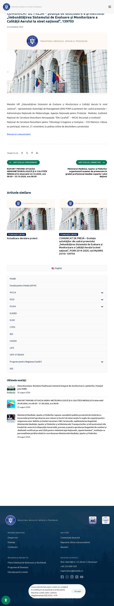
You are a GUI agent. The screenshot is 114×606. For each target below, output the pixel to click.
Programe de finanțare (18, 567)
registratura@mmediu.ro (71, 570)
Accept (78, 591)
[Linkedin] (72, 577)
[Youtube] (81, 577)
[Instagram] (67, 577)
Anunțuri (64, 547)
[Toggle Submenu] (102, 292)
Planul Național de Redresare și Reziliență (27, 562)
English (58, 268)
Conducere (13, 547)
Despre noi (13, 537)
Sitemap (11, 542)
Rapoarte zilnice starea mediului (75, 542)
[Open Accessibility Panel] (5, 600)
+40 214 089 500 (68, 566)
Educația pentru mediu (18, 572)
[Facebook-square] (62, 577)
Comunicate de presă (70, 537)
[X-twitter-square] (77, 577)
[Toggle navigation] (93, 7)
